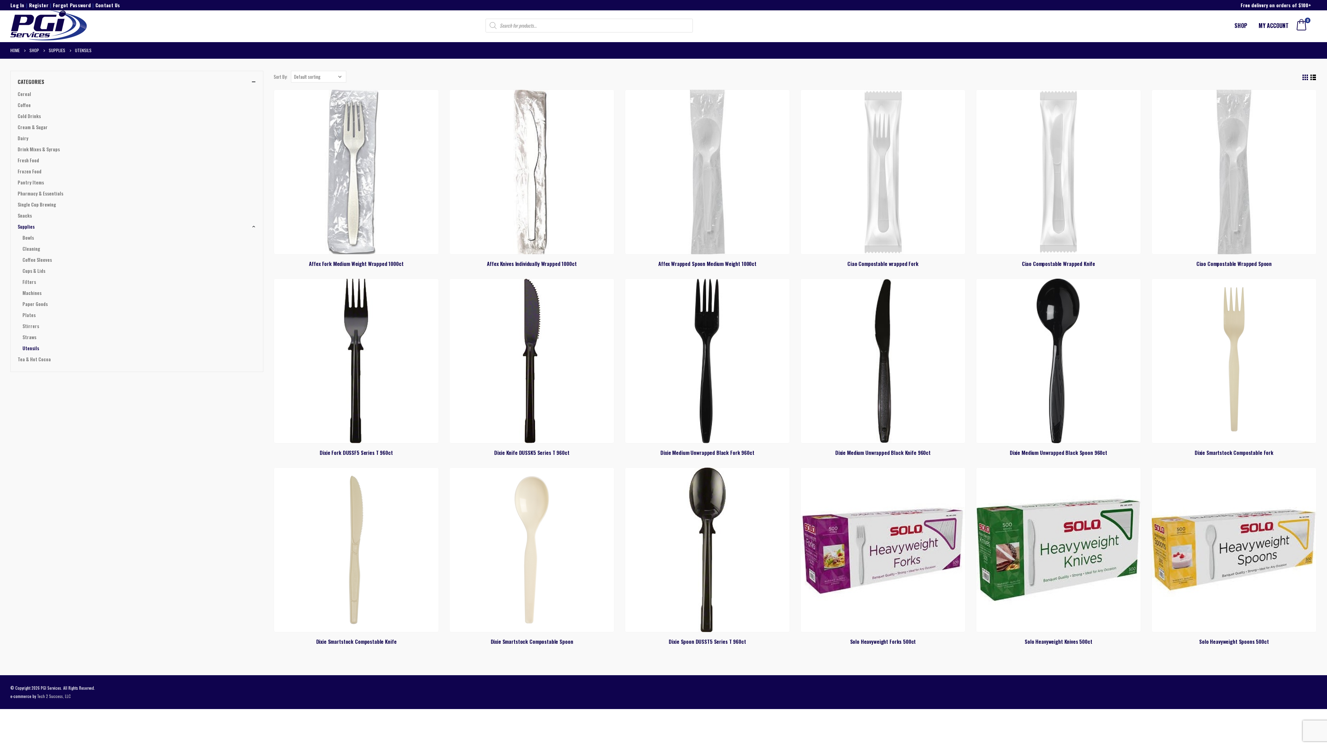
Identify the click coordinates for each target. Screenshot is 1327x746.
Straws (29, 337)
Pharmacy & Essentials (40, 193)
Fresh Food (28, 160)
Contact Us (107, 5)
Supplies (26, 226)
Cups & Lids (33, 270)
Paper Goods (35, 303)
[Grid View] (1305, 77)
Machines (31, 292)
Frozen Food (29, 171)
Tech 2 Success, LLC (54, 696)
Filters (29, 281)
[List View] (1313, 77)
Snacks (25, 215)
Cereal (24, 93)
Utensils (30, 348)
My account (1274, 25)
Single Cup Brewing (37, 204)
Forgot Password (72, 5)
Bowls (28, 237)
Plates (29, 314)
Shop (1240, 25)
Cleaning (31, 248)
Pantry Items (31, 182)
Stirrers (30, 325)
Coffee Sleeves (37, 259)
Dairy (23, 138)
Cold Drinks (29, 115)
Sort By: (281, 76)
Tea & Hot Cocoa (34, 359)
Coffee (24, 104)
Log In (17, 5)
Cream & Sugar (33, 127)
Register (38, 5)
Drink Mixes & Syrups (39, 149)
